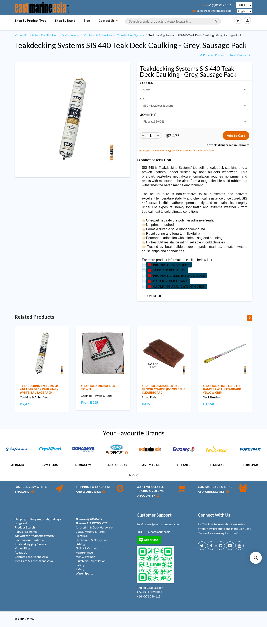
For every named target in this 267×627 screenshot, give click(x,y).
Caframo (16, 465)
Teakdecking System (130, 35)
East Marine (150, 465)
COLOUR (146, 83)
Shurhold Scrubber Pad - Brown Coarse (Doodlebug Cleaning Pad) (163, 389)
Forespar (250, 465)
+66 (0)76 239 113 (148, 596)
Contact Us (106, 20)
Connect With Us (214, 514)
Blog (87, 20)
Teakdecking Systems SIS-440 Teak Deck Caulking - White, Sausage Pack (40, 389)
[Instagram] (230, 545)
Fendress (217, 465)
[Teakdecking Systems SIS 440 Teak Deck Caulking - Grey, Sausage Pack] (72, 119)
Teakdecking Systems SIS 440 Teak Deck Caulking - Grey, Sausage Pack (131, 45)
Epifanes (183, 465)
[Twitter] (202, 545)
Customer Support (154, 514)
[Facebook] (211, 545)
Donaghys (83, 465)
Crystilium (50, 465)
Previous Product (214, 55)
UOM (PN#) (148, 114)
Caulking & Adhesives (98, 35)
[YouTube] (239, 545)
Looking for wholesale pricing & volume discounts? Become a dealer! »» (177, 150)
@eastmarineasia (159, 532)
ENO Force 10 (117, 465)
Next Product (239, 55)
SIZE (143, 99)
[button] (256, 558)
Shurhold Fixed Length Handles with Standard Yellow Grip (222, 389)
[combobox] (173, 21)
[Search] (215, 21)
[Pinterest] (221, 545)
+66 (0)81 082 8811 (219, 5)
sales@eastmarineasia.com (214, 10)
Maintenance (70, 35)
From (89, 402)
